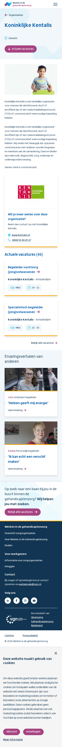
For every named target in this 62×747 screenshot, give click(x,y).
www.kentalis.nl (21, 235)
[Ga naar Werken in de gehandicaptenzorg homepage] (18, 4)
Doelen (8, 545)
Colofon (9, 635)
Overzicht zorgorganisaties (20, 533)
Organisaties (16, 15)
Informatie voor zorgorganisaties (23, 560)
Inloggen (10, 566)
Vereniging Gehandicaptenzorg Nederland (42, 621)
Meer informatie (13, 740)
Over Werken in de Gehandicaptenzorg (26, 539)
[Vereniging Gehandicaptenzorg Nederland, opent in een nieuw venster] (16, 619)
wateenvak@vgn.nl (30, 584)
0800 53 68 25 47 (21, 240)
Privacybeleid (30, 635)
